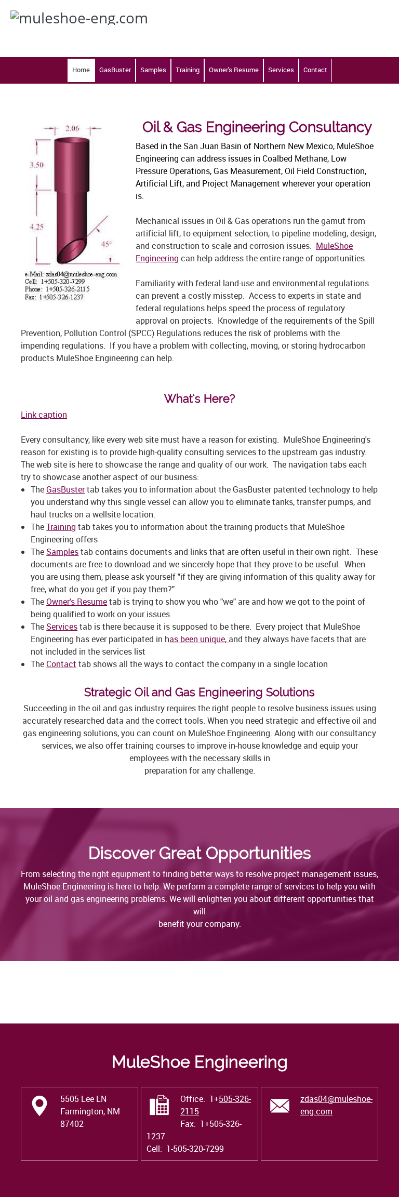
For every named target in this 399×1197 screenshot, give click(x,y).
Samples (62, 551)
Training (61, 527)
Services (61, 626)
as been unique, (199, 639)
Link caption (44, 414)
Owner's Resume (76, 601)
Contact (61, 664)
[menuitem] (81, 70)
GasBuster (65, 489)
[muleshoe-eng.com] (121, 28)
